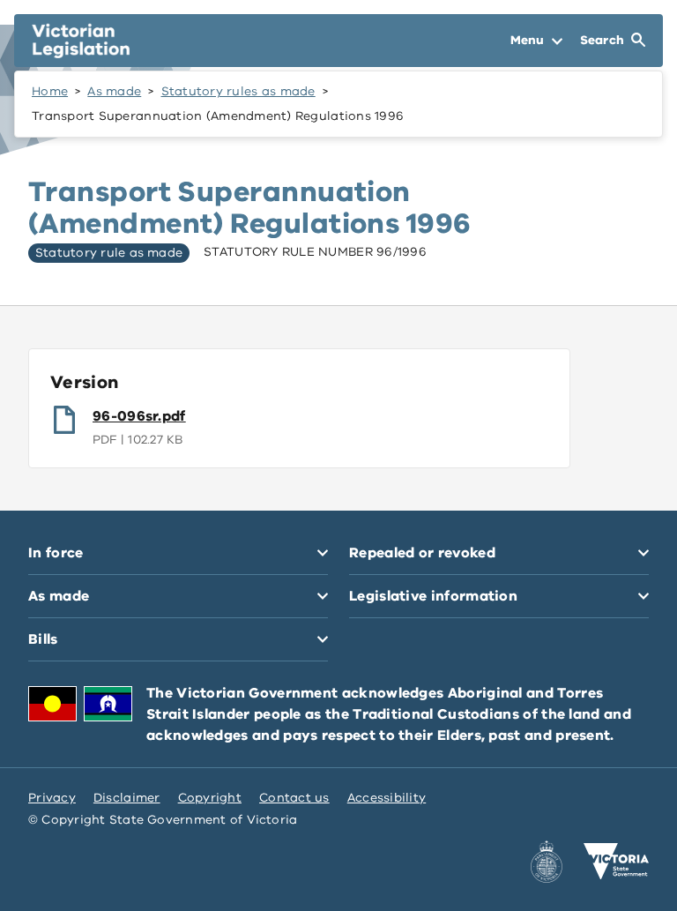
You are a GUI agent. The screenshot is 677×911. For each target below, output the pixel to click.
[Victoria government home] (616, 861)
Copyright (210, 797)
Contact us (294, 797)
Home (50, 91)
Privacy (52, 797)
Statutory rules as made (238, 91)
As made (114, 91)
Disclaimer (126, 797)
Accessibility (387, 797)
